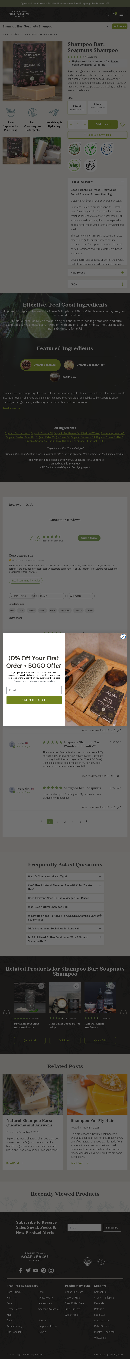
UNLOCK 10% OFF (34, 700)
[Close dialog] (123, 636)
